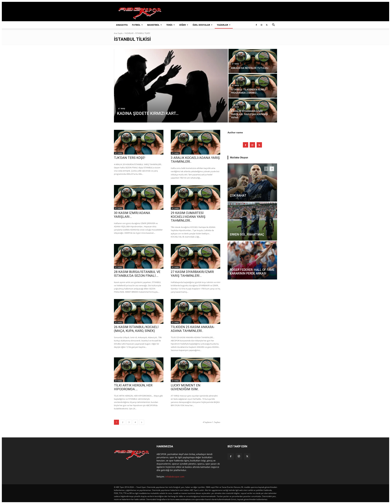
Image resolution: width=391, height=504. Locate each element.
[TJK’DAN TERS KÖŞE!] (138, 142)
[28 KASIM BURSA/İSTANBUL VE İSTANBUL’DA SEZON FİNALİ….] (138, 256)
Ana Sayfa (118, 33)
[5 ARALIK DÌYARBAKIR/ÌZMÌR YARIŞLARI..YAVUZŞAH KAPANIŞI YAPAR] (252, 110)
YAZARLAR (222, 24)
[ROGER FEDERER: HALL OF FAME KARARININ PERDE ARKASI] (252, 260)
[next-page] (141, 422)
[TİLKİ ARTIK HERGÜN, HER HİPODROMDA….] (138, 369)
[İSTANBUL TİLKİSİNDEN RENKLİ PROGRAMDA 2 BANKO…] (252, 86)
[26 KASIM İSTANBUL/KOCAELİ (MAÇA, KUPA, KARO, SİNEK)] (138, 311)
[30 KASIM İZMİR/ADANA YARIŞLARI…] (138, 197)
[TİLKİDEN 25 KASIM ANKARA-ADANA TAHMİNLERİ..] (195, 311)
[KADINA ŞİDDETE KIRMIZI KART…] (171, 85)
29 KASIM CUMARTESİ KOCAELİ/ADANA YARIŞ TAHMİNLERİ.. (188, 216)
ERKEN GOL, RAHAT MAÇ (247, 234)
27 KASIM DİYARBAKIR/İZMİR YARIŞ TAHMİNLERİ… (192, 274)
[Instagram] (261, 25)
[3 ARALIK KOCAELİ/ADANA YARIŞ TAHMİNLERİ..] (195, 142)
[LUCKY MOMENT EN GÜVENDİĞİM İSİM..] (195, 369)
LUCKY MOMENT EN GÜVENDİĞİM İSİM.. (185, 387)
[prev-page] (266, 168)
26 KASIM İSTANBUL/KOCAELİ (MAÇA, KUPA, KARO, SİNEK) (136, 329)
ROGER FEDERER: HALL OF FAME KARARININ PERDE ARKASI (252, 271)
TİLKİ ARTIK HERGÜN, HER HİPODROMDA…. (133, 387)
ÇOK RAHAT (238, 195)
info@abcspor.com (174, 476)
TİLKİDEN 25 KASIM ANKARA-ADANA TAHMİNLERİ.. (193, 329)
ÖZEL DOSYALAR (201, 24)
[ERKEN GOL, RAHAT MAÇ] (252, 221)
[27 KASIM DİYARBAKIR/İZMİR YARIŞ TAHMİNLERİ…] (195, 256)
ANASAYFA (122, 24)
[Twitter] (266, 25)
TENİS (169, 24)
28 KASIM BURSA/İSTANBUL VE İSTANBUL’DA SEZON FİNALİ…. (137, 274)
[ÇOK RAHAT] (252, 182)
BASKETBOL (153, 24)
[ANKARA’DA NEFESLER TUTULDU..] (252, 61)
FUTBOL (136, 24)
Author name (235, 132)
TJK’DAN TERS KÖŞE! (129, 158)
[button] (273, 25)
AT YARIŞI (121, 109)
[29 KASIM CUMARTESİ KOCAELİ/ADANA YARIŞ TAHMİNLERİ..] (195, 197)
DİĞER (182, 24)
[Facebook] (256, 25)
